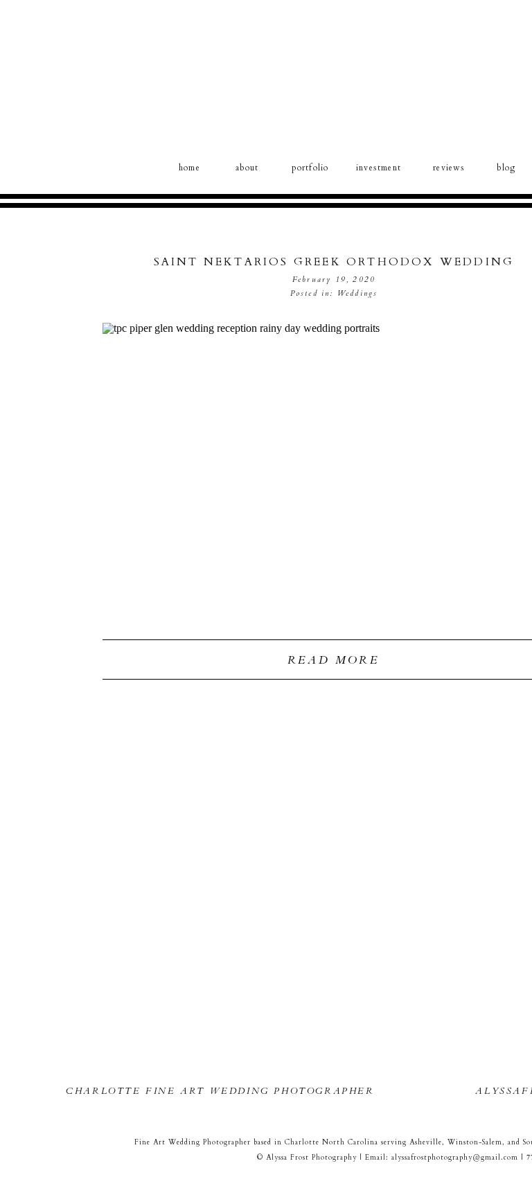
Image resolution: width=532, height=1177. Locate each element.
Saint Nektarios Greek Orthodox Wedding (334, 261)
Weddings (357, 293)
